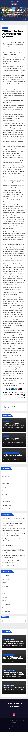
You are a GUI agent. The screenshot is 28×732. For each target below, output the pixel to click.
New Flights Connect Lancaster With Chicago (13, 538)
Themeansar (13, 722)
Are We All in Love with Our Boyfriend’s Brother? (13, 658)
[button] (23, 19)
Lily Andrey (16, 661)
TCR (10, 41)
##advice (19, 42)
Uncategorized (6, 508)
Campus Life (5, 476)
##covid (23, 42)
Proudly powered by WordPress (10, 720)
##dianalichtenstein (12, 44)
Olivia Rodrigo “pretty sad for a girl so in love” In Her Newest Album (13, 689)
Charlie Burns (17, 676)
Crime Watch (5, 483)
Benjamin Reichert (16, 459)
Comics (4, 480)
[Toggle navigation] (13, 19)
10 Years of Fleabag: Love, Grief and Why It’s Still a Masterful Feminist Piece (13, 643)
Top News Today (6, 505)
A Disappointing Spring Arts (12, 456)
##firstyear (10, 46)
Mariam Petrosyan (18, 645)
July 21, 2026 (8, 645)
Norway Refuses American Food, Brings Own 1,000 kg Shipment (13, 674)
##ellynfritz (20, 44)
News (3, 490)
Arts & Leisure (5, 472)
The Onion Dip (6, 501)
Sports (4, 498)
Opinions (4, 494)
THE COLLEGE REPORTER (14, 10)
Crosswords (5, 487)
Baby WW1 (5, 565)
